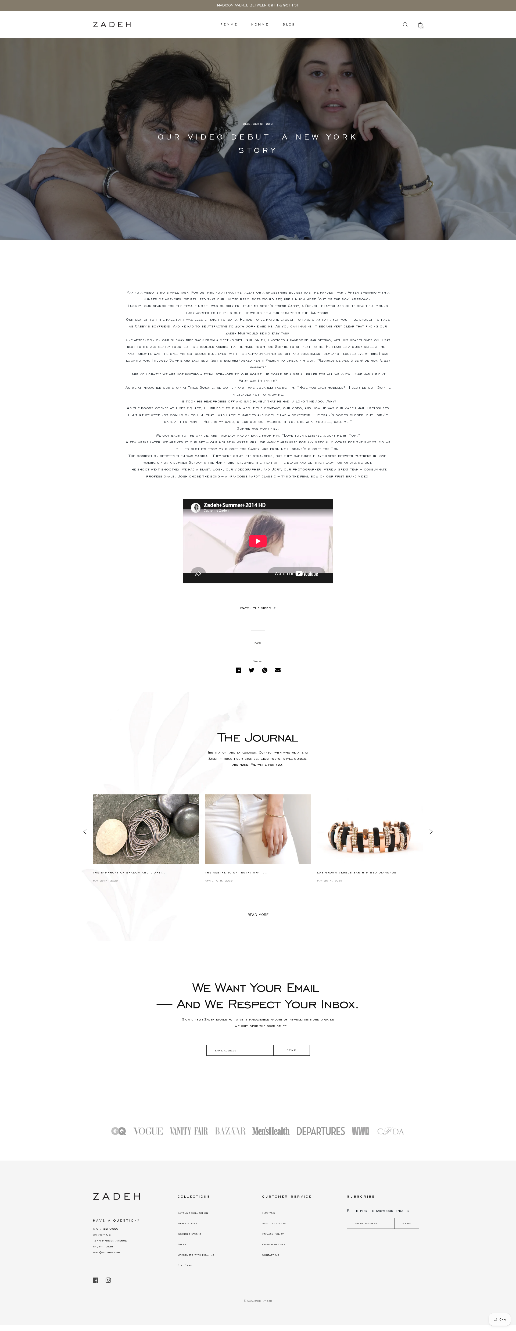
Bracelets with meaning (196, 1255)
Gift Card (185, 1265)
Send (406, 1223)
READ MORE (258, 915)
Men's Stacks (187, 1223)
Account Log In (274, 1223)
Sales (182, 1244)
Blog (289, 24)
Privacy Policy (273, 1234)
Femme (229, 24)
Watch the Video (255, 608)
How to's (268, 1213)
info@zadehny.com (106, 1252)
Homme (260, 24)
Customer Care (273, 1244)
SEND (291, 1050)
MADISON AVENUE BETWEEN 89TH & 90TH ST (258, 5)
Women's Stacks (189, 1234)
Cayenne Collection (193, 1213)
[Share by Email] (278, 670)
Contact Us (270, 1255)
